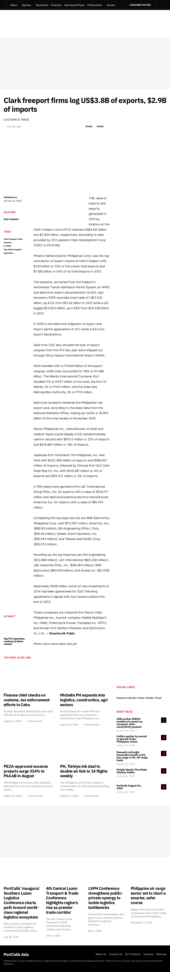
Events (111, 5)
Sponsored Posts (74, 5)
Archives (148, 954)
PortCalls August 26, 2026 (129, 787)
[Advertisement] (85, 63)
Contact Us (115, 954)
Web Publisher (11, 219)
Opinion (26, 5)
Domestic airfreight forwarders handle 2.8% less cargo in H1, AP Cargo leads (132, 756)
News (13, 5)
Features (56, 5)
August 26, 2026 (126, 730)
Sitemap (161, 954)
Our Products (133, 954)
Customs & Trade (16, 119)
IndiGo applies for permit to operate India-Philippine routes (132, 739)
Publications (94, 5)
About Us (100, 954)
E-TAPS (7, 246)
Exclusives (42, 5)
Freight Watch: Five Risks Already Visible (132, 771)
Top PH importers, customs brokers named (14, 641)
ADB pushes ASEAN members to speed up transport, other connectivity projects (129, 722)
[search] (161, 5)
